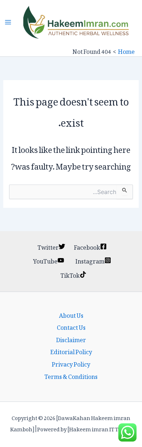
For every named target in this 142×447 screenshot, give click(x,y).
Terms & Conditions (71, 375)
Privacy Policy (71, 363)
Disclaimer (71, 339)
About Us (71, 314)
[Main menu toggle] (8, 22)
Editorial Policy (71, 351)
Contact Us (71, 326)
